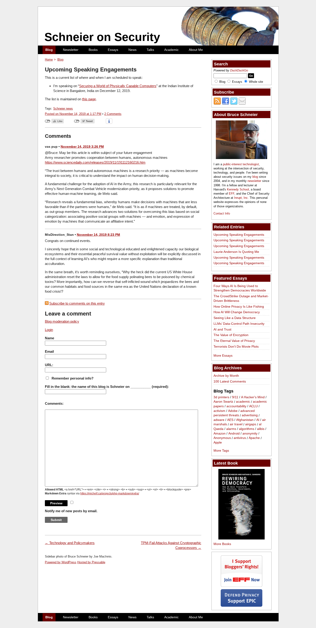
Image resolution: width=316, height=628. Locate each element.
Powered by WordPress (60, 562)
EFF (231, 193)
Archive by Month (226, 375)
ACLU (253, 406)
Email (49, 351)
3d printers (221, 397)
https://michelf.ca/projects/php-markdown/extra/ (109, 493)
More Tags (221, 450)
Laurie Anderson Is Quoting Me (236, 252)
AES (230, 420)
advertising (250, 415)
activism (219, 411)
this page (89, 99)
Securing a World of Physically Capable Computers (117, 86)
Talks (150, 50)
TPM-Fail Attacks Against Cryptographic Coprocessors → (171, 545)
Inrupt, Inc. (241, 197)
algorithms (246, 429)
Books (93, 50)
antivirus (240, 438)
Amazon (220, 433)
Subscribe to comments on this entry (77, 303)
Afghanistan (245, 420)
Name (49, 338)
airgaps (250, 424)
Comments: (54, 403)
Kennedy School (238, 189)
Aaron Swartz (223, 402)
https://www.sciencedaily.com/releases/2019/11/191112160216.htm (95, 162)
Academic (171, 50)
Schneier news (63, 108)
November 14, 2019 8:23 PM (98, 234)
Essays (113, 50)
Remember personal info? (72, 378)
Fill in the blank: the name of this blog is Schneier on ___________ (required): (107, 387)
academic (243, 402)
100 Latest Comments (230, 381)
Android (234, 433)
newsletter (254, 181)
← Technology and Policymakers (70, 543)
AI (257, 420)
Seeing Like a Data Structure (235, 318)
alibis (260, 429)
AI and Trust (222, 329)
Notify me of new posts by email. (71, 511)
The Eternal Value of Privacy (234, 341)
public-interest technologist (241, 164)
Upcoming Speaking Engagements (239, 234)
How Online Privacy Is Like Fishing (239, 306)
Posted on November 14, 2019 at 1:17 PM (73, 114)
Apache (254, 438)
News (132, 50)
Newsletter (70, 50)
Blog (49, 50)
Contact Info (222, 213)
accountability (236, 406)
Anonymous (222, 438)
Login (49, 330)
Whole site (256, 81)
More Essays (223, 355)
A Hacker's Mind (253, 397)
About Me (196, 50)
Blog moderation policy (62, 321)
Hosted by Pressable (91, 562)
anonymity (249, 433)
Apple (218, 442)
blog (255, 176)
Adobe (233, 411)
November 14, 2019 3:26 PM (82, 146)
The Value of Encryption (231, 335)
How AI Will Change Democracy (237, 312)
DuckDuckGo (239, 70)
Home (49, 59)
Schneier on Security (102, 37)
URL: (49, 365)
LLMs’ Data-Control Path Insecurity (239, 323)
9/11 (235, 397)
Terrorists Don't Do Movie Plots (236, 346)
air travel (236, 424)
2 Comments (112, 114)
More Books (222, 544)
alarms (231, 429)
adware (219, 420)
